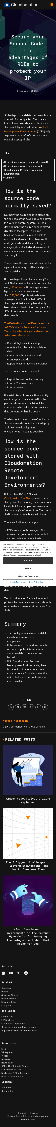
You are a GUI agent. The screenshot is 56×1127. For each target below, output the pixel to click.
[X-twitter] (20, 974)
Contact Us (7, 1091)
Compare (6, 1005)
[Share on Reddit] (24, 707)
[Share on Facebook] (31, 707)
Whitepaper (7, 1052)
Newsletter (7, 1063)
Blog (3, 1049)
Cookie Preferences (18, 582)
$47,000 (14, 295)
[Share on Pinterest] (45, 707)
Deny (28, 568)
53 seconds (18, 287)
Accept (28, 560)
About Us (6, 1088)
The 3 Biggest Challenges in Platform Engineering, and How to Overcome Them (28, 865)
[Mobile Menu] (52, 4)
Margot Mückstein (15, 720)
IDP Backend (7, 1020)
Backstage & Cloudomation (15, 1073)
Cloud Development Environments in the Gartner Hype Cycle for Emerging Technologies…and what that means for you (28, 936)
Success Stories (9, 995)
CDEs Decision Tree (11, 1070)
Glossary (5, 1059)
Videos (4, 1056)
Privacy (34, 1113)
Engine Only (7, 1016)
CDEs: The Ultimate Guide (14, 1066)
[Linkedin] (4, 974)
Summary (9, 177)
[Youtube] (12, 974)
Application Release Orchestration (19, 1030)
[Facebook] (27, 974)
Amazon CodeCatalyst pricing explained (28, 800)
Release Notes (8, 998)
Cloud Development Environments (19, 1027)
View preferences (28, 576)
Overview (6, 988)
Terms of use (28, 1119)
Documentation (9, 1002)
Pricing (5, 992)
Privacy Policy (33, 582)
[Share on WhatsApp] (38, 707)
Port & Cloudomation (12, 1076)
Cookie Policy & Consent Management (28, 1116)
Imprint (43, 582)
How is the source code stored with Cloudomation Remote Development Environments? (23, 170)
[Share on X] (11, 707)
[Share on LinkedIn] (18, 707)
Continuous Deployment (13, 1023)
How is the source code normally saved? (26, 162)
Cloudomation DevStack (18, 498)
